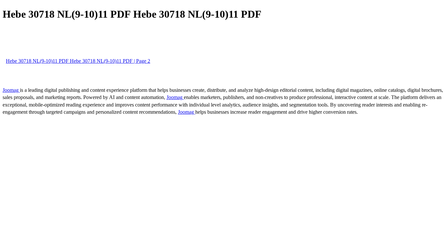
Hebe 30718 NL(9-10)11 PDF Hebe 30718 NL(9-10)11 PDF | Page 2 (78, 61)
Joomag (11, 90)
